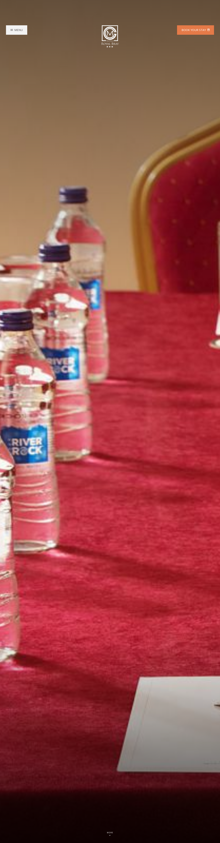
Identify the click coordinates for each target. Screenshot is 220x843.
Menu (18, 30)
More (110, 833)
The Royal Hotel (110, 36)
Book (194, 30)
